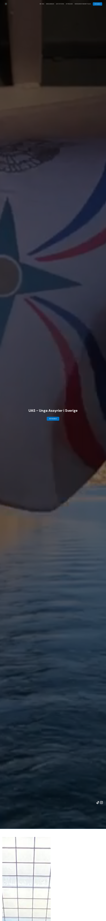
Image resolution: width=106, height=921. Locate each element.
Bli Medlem (97, 4)
